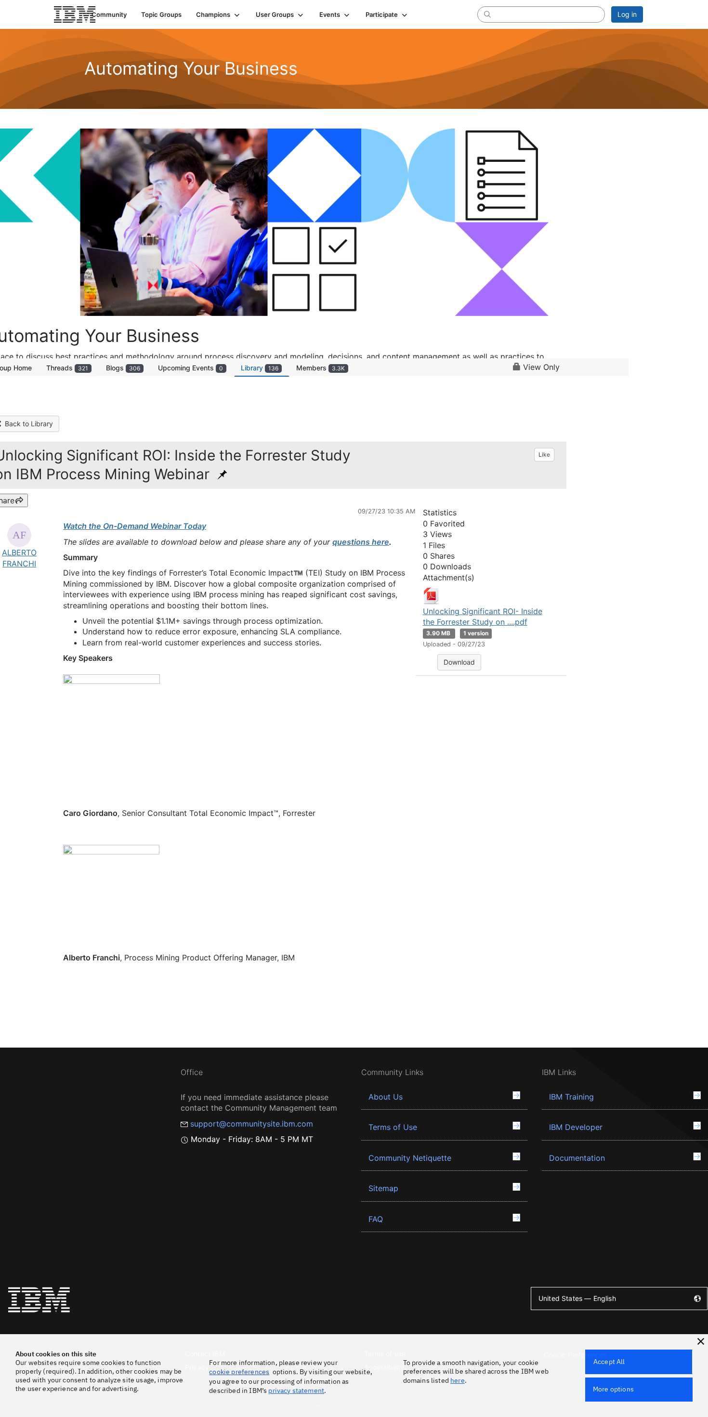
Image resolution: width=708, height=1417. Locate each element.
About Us (385, 1097)
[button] (219, 14)
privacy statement (296, 1390)
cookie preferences (239, 1371)
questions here (360, 542)
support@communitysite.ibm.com (251, 1123)
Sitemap (383, 1188)
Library (259, 368)
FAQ (375, 1219)
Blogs (123, 368)
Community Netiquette (409, 1158)
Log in (627, 14)
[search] (487, 14)
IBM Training (571, 1097)
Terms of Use (392, 1127)
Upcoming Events (190, 368)
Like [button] (544, 454)
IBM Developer (576, 1127)
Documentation (577, 1158)
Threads (67, 368)
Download (459, 662)
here (457, 1380)
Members (320, 368)
